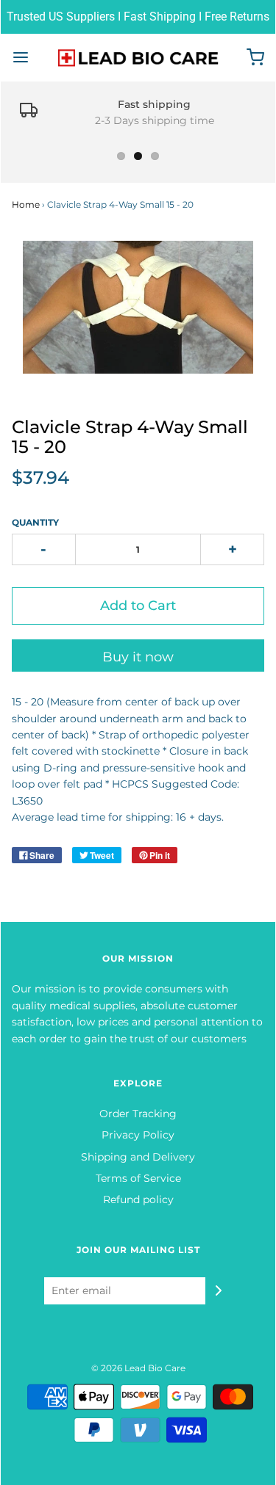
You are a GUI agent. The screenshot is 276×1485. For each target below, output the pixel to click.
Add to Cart (138, 606)
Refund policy (138, 1199)
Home (26, 204)
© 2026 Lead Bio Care (138, 1367)
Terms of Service (138, 1178)
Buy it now (138, 657)
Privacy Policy (138, 1134)
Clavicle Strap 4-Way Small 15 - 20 (130, 436)
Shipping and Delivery (138, 1156)
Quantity (35, 522)
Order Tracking (138, 1113)
